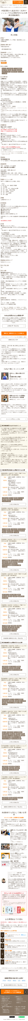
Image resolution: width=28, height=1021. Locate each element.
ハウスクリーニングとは (21, 1001)
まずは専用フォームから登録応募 (12, 991)
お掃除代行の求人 (6, 1010)
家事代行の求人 (6, 1009)
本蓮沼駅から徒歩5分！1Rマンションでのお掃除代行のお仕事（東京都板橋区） (13, 540)
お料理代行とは (20, 999)
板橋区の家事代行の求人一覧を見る (13, 806)
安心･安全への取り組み (21, 1006)
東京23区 (24, 5)
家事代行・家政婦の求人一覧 (14, 5)
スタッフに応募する (17, 2)
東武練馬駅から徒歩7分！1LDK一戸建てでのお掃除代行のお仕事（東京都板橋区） (13, 679)
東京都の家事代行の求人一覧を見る (13, 985)
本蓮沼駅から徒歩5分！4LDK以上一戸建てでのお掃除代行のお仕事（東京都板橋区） (13, 606)
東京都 (21, 5)
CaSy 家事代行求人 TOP (4, 5)
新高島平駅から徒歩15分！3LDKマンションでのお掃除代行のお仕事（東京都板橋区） (13, 646)
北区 (19, 980)
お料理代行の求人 (6, 1012)
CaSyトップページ (6, 996)
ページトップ (25, 992)
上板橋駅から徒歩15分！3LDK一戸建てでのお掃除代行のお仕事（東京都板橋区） (13, 712)
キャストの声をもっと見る (13, 419)
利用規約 (18, 1013)
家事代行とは (18, 996)
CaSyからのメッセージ (7, 1001)
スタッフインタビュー (6, 1003)
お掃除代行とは (20, 998)
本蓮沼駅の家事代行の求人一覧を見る (13, 638)
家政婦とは (19, 1002)
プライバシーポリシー (20, 1011)
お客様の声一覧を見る (13, 325)
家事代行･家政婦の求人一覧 (7, 1007)
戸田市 (4, 980)
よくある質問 (5, 1005)
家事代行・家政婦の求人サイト (5, 0)
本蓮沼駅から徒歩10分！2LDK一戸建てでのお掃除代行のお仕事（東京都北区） (13, 574)
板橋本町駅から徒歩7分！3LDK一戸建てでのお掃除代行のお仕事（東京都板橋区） (13, 474)
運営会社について (19, 1009)
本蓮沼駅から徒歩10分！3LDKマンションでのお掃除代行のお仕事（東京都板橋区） (13, 509)
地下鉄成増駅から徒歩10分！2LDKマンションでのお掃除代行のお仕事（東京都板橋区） (13, 746)
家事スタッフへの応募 (20, 1008)
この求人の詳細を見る (14, 504)
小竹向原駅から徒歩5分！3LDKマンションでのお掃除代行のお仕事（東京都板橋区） (13, 777)
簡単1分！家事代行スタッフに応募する (14, 333)
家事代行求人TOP (13, 339)
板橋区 (1, 6)
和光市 (9, 980)
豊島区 (14, 980)
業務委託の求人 (5, 1000)
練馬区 (23, 980)
